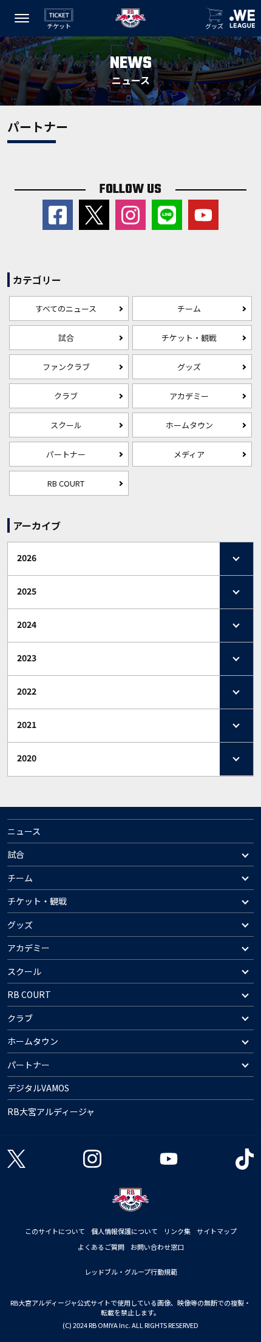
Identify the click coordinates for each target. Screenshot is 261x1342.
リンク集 (177, 1231)
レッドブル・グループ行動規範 (130, 1271)
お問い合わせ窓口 (157, 1247)
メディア (189, 454)
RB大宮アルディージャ (51, 1111)
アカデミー (189, 396)
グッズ (189, 367)
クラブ (66, 396)
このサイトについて (55, 1231)
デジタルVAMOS (38, 1088)
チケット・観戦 (189, 337)
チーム (189, 308)
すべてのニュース (66, 308)
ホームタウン (189, 425)
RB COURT (65, 483)
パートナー (66, 454)
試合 (66, 337)
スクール (66, 425)
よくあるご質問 (101, 1247)
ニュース (24, 831)
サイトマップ (217, 1231)
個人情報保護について (124, 1231)
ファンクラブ (66, 367)
